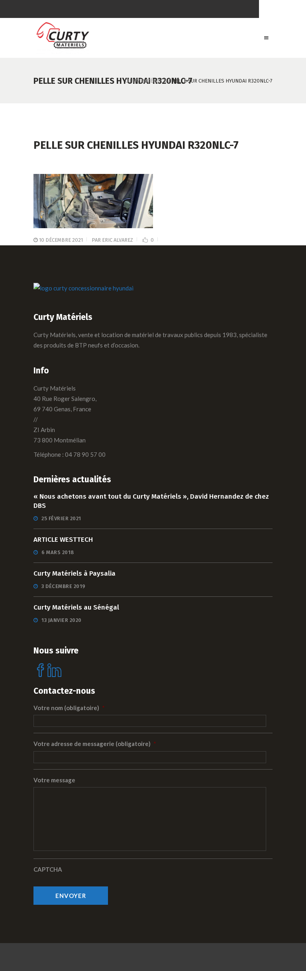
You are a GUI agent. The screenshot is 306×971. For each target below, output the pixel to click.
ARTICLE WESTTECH (63, 539)
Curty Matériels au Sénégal (76, 607)
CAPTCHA (47, 869)
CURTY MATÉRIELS (146, 81)
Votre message (54, 780)
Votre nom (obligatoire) (69, 707)
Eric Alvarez (117, 240)
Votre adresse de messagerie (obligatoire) (94, 743)
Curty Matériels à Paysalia (74, 573)
